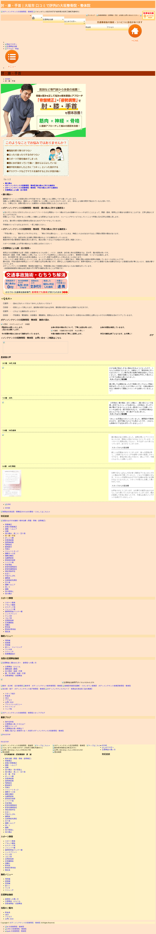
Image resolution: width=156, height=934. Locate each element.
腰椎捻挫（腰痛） (12, 669)
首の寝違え (9, 591)
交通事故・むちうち (12, 667)
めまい (7, 573)
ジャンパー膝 (10, 609)
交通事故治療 (48, 19)
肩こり (7, 587)
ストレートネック (12, 551)
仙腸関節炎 (9, 558)
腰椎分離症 (9, 556)
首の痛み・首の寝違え (13, 770)
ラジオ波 (8, 649)
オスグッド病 (10, 607)
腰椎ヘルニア (10, 585)
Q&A (7, 698)
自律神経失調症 (11, 580)
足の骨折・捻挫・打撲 (13, 671)
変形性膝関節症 (11, 569)
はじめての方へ (70, 21)
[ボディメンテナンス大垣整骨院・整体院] (17, 12)
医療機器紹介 (10, 654)
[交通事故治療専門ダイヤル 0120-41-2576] (78, 682)
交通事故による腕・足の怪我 (16, 190)
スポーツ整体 (10, 602)
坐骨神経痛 (9, 540)
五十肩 (7, 582)
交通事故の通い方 (109, 749)
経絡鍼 (7, 643)
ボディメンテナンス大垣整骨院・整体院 (25, 923)
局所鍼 (7, 640)
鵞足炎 (7, 631)
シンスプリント (11, 614)
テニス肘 (8, 616)
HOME (7, 508)
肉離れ (7, 625)
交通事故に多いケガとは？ (15, 724)
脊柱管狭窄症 (10, 571)
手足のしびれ (10, 576)
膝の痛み (8, 183)
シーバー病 (9, 562)
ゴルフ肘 (8, 618)
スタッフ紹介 (10, 693)
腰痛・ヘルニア (11, 529)
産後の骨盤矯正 (11, 527)
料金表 (88, 27)
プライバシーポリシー (13, 704)
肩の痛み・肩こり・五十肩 (15, 533)
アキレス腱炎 (10, 605)
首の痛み (8, 593)
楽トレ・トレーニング (13, 647)
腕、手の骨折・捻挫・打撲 (15, 673)
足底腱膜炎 (9, 623)
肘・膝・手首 (10, 536)
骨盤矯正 (8, 524)
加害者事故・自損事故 (13, 675)
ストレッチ (9, 651)
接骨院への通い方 (12, 899)
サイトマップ (10, 707)
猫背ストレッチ (11, 726)
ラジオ (7, 888)
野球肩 (7, 627)
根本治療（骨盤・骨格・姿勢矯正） (18, 758)
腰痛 (6, 589)
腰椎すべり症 (10, 553)
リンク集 (8, 709)
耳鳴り (7, 549)
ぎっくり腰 (9, 538)
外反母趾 (8, 564)
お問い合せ (9, 702)
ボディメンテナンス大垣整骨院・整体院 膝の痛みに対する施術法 (30, 185)
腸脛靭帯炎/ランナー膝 (13, 611)
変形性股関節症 (11, 567)
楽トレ (7, 885)
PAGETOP (5, 742)
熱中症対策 (9, 722)
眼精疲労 (8, 547)
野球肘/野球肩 (10, 629)
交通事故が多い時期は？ (14, 728)
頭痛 (6, 531)
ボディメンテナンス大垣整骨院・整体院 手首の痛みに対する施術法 (31, 188)
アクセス (110, 27)
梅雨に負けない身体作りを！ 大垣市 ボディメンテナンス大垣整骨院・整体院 (34, 731)
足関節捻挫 (9, 620)
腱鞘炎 (7, 578)
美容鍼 (7, 645)
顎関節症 (8, 544)
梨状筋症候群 (10, 560)
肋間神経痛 (9, 542)
